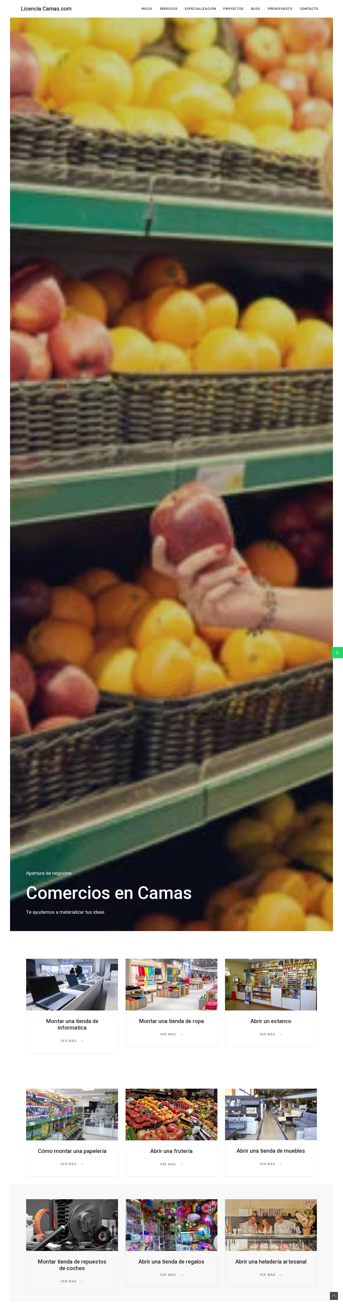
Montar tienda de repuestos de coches (72, 1265)
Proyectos (233, 9)
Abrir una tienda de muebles (271, 1151)
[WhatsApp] (337, 652)
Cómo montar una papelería (72, 1151)
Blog (255, 9)
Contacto (309, 9)
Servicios (169, 9)
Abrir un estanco (270, 1021)
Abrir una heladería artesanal (271, 1262)
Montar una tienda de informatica (72, 1024)
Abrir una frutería (171, 1151)
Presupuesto (280, 9)
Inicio (146, 9)
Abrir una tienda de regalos (171, 1262)
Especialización (200, 9)
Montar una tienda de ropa (171, 1021)
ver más (69, 1041)
